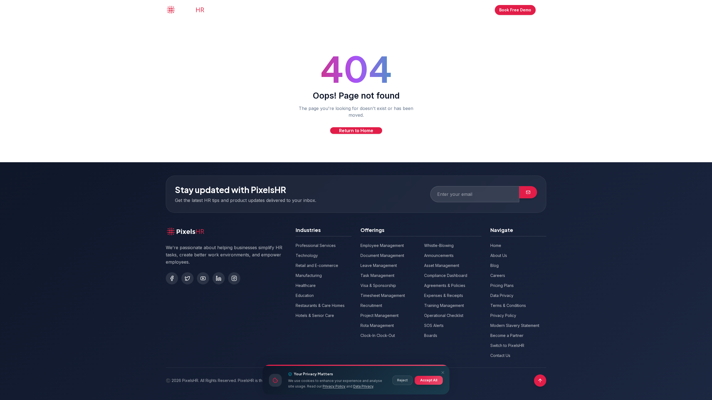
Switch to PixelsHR (507, 345)
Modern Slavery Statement (514, 325)
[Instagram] (234, 278)
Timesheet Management (382, 295)
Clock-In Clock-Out (377, 335)
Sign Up (478, 10)
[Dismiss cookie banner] (443, 372)
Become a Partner (506, 335)
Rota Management (377, 325)
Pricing (333, 10)
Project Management (379, 315)
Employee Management (382, 245)
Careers (497, 275)
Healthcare (306, 285)
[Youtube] (203, 278)
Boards (430, 335)
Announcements (439, 255)
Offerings (267, 10)
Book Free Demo (515, 10)
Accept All (428, 380)
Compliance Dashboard (445, 275)
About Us (378, 10)
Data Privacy (363, 386)
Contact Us (500, 355)
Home (242, 10)
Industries (302, 10)
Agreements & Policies (444, 285)
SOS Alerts (434, 325)
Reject (402, 380)
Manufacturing (309, 275)
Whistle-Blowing (439, 245)
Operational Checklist (443, 315)
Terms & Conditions (508, 305)
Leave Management (378, 265)
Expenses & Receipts (443, 295)
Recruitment (371, 305)
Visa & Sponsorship (378, 285)
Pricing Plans (502, 285)
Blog (354, 10)
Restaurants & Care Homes (320, 305)
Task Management (377, 275)
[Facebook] (172, 278)
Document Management (382, 255)
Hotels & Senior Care (315, 315)
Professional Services (316, 245)
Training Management (444, 305)
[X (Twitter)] (187, 278)
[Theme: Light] (542, 10)
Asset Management (441, 265)
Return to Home (356, 130)
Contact (404, 10)
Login (453, 10)
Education (305, 295)
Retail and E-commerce (317, 265)
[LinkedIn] (218, 278)
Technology (307, 255)
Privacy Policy (334, 386)
